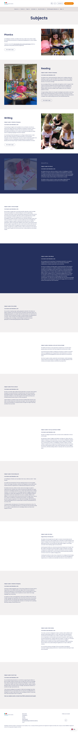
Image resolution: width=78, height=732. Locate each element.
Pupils (27, 9)
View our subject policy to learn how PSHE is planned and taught (20, 696)
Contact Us (60, 3)
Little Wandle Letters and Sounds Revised (22, 44)
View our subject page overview (12, 701)
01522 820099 (25, 719)
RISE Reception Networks (52, 9)
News (61, 9)
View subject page (10, 49)
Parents (22, 9)
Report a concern (69, 3)
